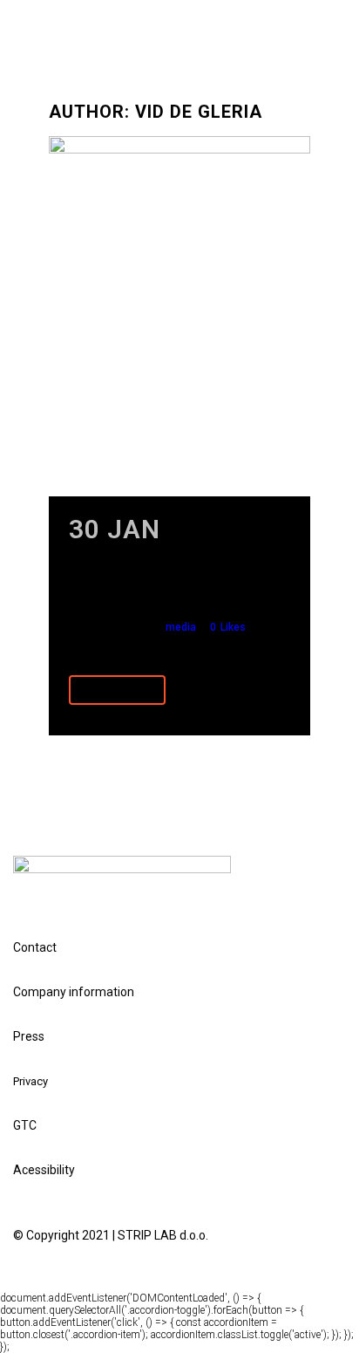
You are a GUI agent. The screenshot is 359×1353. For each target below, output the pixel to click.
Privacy (30, 1081)
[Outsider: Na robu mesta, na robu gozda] (179, 316)
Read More (117, 690)
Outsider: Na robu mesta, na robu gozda (179, 581)
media (181, 627)
